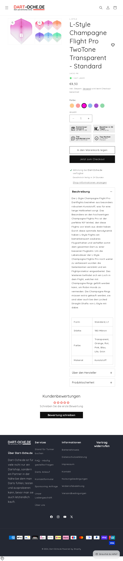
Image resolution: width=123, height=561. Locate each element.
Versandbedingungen (74, 493)
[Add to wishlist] (113, 45)
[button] (6, 7)
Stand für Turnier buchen (44, 451)
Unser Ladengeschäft (43, 495)
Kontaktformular (44, 479)
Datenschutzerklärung (74, 457)
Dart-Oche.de (55, 549)
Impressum (68, 464)
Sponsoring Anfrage (46, 486)
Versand (87, 88)
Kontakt (66, 471)
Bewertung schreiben (61, 415)
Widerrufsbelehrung (73, 486)
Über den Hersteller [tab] (84, 372)
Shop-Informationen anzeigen (90, 182)
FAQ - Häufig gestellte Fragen (44, 462)
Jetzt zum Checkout (92, 159)
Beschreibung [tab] (81, 191)
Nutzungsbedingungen (74, 478)
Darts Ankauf (42, 471)
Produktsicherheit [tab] (83, 382)
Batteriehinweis (70, 449)
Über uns (40, 505)
